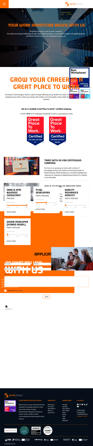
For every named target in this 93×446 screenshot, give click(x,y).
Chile (63, 416)
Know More (11, 212)
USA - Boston (66, 408)
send (46, 297)
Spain (64, 418)
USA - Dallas (65, 410)
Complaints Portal (82, 416)
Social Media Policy (82, 414)
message (7, 274)
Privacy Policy (18, 290)
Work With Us (51, 408)
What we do (51, 404)
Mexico (64, 414)
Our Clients (51, 406)
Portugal (64, 404)
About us (50, 410)
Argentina (65, 420)
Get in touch (51, 412)
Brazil (64, 412)
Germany (64, 406)
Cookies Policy (81, 410)
